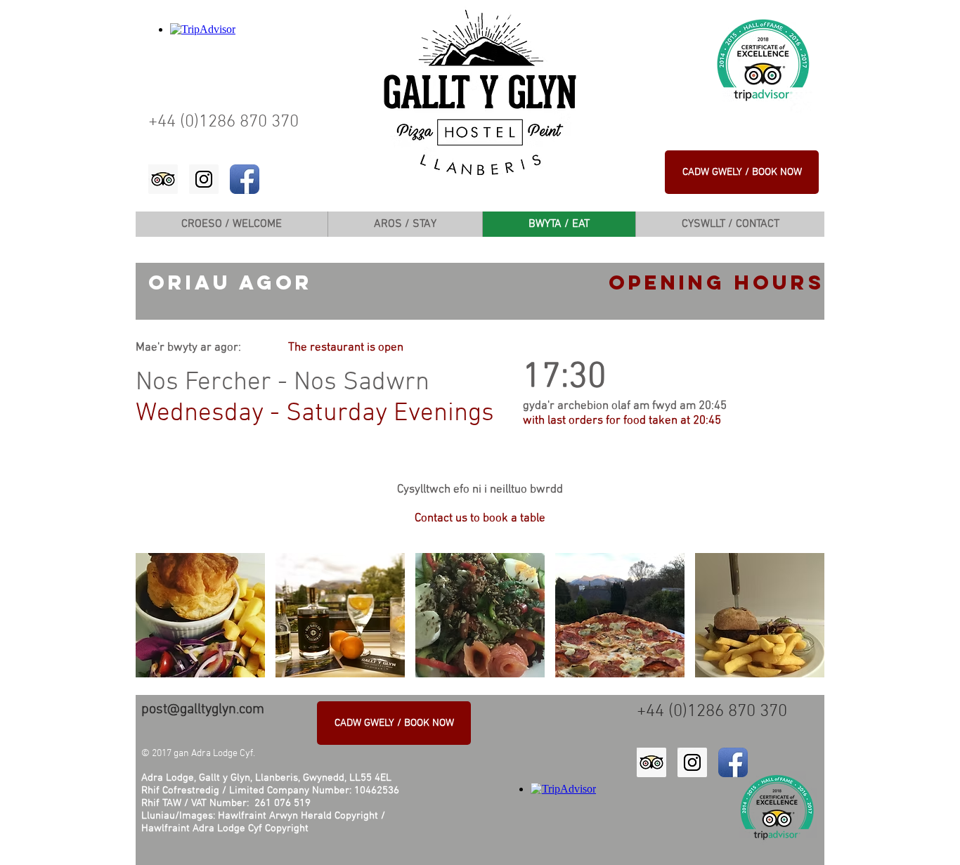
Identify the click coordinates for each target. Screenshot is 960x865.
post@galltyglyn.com (202, 709)
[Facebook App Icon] (244, 179)
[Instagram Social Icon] (204, 179)
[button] (200, 615)
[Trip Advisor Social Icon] (163, 179)
